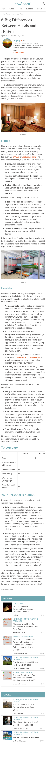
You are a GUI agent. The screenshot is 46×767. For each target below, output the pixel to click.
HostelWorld (35, 357)
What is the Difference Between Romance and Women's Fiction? (23, 609)
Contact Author (18, 52)
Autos (11, 9)
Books (20, 9)
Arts (3, 9)
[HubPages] (23, 3)
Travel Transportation (23, 672)
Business (29, 9)
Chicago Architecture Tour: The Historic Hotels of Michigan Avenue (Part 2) (24, 677)
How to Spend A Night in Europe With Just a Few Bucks (23, 707)
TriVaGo (15, 157)
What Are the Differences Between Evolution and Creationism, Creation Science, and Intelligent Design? (24, 645)
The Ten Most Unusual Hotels (26, 737)
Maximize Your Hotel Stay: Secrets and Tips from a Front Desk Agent (26, 626)
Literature (18, 603)
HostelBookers (21, 357)
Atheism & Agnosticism (23, 637)
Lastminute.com (29, 157)
